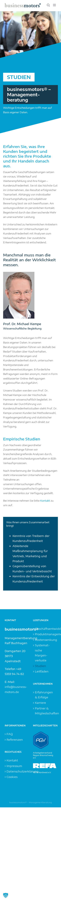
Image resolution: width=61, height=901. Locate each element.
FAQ (10, 734)
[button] (5, 895)
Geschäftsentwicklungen (45, 628)
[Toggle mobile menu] (54, 5)
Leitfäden (41, 671)
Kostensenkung (45, 639)
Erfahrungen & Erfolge (44, 694)
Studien (40, 666)
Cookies (12, 777)
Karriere (40, 702)
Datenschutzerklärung (16, 771)
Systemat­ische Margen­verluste (42, 652)
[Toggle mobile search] (48, 5)
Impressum (14, 766)
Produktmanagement (45, 634)
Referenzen (15, 739)
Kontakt (45, 500)
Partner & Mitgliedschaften (45, 710)
